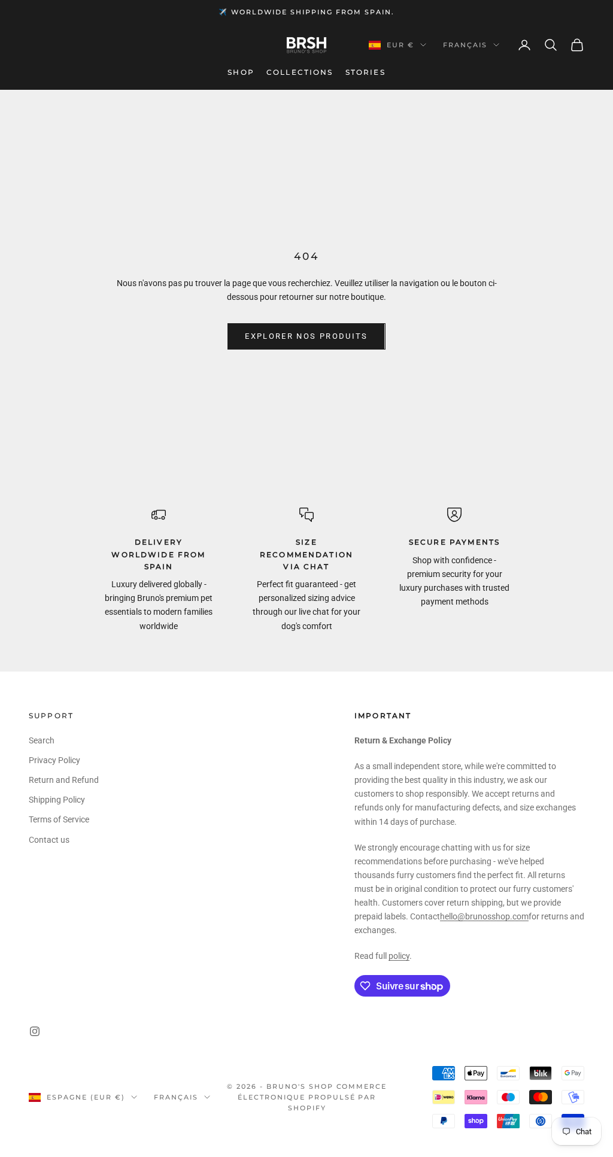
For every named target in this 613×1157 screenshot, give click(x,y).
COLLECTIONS (299, 72)
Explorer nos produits (306, 336)
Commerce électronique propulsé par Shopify (312, 1097)
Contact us (49, 840)
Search (41, 740)
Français (465, 45)
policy (399, 956)
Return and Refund (64, 780)
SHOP (240, 72)
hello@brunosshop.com (484, 916)
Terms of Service (59, 819)
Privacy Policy (54, 760)
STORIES (365, 72)
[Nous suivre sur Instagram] (35, 1031)
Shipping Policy (57, 799)
